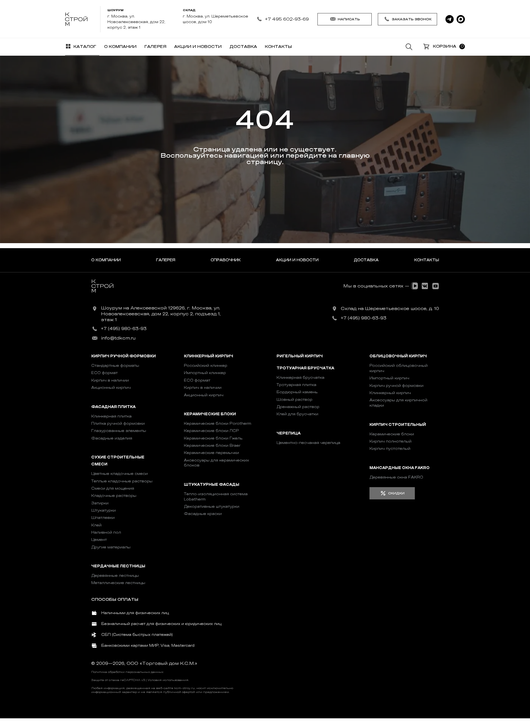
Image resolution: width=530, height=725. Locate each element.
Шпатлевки (103, 518)
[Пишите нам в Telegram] (449, 19)
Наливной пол (106, 532)
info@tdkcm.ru (118, 338)
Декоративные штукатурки (211, 506)
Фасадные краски (203, 514)
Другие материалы (110, 547)
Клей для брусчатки (297, 414)
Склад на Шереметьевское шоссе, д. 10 (390, 308)
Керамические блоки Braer (212, 445)
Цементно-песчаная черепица (308, 443)
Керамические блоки (210, 414)
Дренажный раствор (298, 407)
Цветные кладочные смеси (119, 474)
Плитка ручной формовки (118, 423)
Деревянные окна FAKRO (396, 477)
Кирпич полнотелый (390, 441)
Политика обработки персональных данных (127, 672)
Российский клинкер (205, 365)
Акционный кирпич (111, 387)
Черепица (288, 433)
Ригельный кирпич (300, 356)
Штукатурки (103, 510)
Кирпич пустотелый (389, 448)
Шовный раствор (294, 399)
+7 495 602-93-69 (287, 19)
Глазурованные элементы (118, 431)
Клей (96, 525)
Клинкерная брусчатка (300, 377)
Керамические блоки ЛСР (211, 431)
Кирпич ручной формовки (123, 356)
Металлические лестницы (118, 583)
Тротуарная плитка (296, 385)
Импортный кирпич (389, 378)
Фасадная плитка (113, 407)
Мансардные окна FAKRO (399, 468)
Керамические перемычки (211, 453)
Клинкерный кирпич (208, 356)
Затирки (100, 503)
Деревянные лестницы (115, 575)
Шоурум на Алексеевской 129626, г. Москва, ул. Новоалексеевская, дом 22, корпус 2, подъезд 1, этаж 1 (161, 314)
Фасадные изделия (111, 438)
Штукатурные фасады (211, 484)
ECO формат (104, 373)
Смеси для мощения (112, 488)
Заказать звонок (412, 19)
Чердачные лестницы (118, 566)
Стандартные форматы (115, 365)
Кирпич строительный (397, 425)
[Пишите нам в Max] (461, 19)
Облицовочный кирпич (398, 356)
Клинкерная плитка (111, 416)
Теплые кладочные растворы (121, 481)
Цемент (99, 540)
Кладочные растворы (113, 496)
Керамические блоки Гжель (213, 438)
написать (349, 19)
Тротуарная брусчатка (305, 368)
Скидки (396, 493)
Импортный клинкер (205, 373)
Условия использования (167, 680)
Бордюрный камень (297, 392)
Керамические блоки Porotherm (217, 423)
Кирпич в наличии (110, 380)
